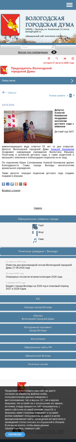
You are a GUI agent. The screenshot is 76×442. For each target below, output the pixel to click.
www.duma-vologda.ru (55, 36)
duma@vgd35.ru (33, 31)
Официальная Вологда (38, 356)
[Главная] (46, 58)
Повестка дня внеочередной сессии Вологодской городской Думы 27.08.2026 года (39, 266)
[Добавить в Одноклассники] (16, 184)
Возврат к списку (11, 190)
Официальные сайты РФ (38, 347)
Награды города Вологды (38, 307)
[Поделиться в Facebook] (7, 184)
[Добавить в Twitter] (12, 184)
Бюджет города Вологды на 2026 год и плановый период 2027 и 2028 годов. (37, 287)
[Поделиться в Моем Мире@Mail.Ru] (20, 184)
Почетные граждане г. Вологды (38, 251)
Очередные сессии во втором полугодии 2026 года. (34, 276)
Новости (12, 92)
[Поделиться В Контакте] (3, 184)
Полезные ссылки (38, 364)
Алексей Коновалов (62, 149)
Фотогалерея (38, 339)
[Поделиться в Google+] (25, 184)
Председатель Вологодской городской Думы (31, 70)
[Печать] (70, 58)
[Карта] (62, 58)
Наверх (38, 208)
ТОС (38, 299)
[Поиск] (54, 58)
